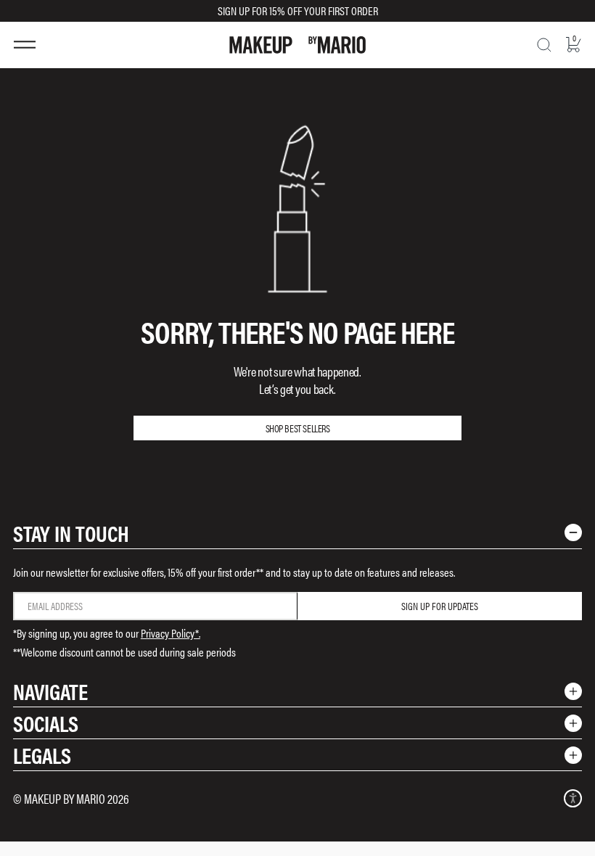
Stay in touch (71, 532)
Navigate (50, 691)
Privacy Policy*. (170, 633)
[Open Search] (544, 45)
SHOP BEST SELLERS (298, 428)
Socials (45, 722)
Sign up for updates (439, 605)
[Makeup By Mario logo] (297, 45)
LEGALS (42, 754)
